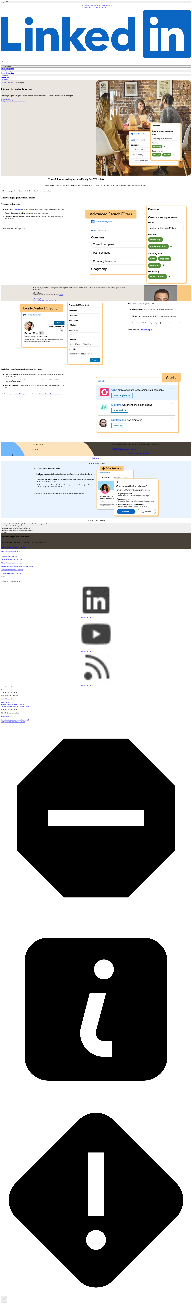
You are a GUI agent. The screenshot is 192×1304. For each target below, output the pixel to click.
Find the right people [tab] (9, 191)
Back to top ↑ (96, 458)
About (9, 556)
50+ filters (16, 209)
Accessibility (11, 573)
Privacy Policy (11, 563)
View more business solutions (10, 551)
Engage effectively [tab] (24, 191)
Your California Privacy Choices (17, 566)
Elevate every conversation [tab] (42, 191)
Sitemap (3, 576)
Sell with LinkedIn (7, 83)
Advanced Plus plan (145, 330)
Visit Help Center (95, 7)
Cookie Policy (11, 559)
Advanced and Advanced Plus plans (50, 394)
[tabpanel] (96, 325)
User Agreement (12, 570)
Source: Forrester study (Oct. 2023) (139, 453)
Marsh (61, 295)
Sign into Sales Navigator (98, 5)
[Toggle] (1, 689)
